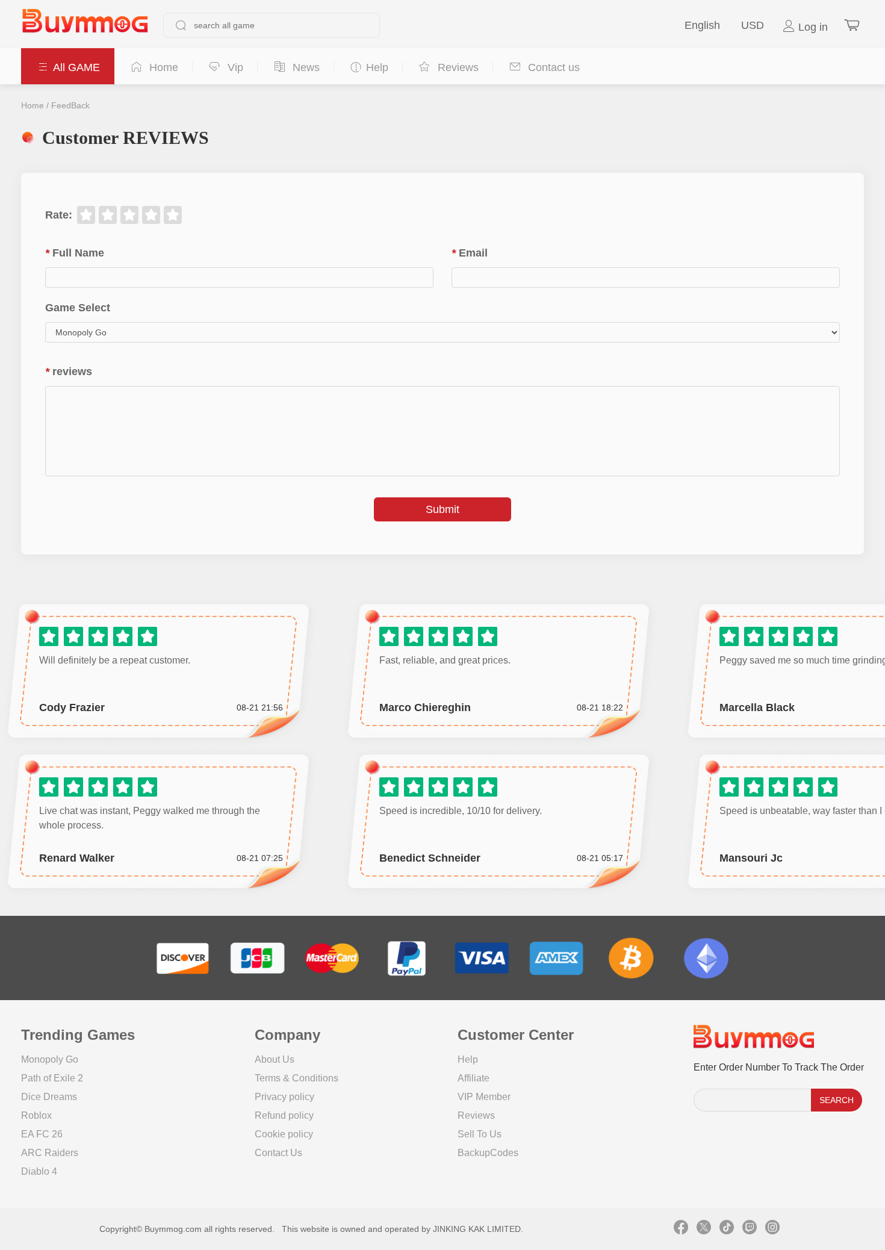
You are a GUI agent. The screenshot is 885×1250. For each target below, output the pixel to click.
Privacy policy (284, 1097)
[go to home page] (85, 25)
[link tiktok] (726, 1229)
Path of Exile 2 (52, 1078)
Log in (811, 27)
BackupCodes (488, 1153)
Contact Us (278, 1153)
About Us (274, 1059)
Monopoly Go (49, 1059)
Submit (442, 509)
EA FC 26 (42, 1134)
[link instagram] (772, 1229)
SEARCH (836, 1100)
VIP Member (484, 1097)
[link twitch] (749, 1229)
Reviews (476, 1115)
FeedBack (70, 105)
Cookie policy (284, 1134)
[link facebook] (681, 1229)
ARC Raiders (49, 1153)
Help (468, 1059)
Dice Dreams (49, 1097)
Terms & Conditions (296, 1078)
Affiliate (473, 1078)
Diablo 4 (39, 1171)
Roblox (36, 1115)
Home (32, 105)
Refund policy (284, 1115)
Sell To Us (480, 1134)
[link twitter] (704, 1229)
